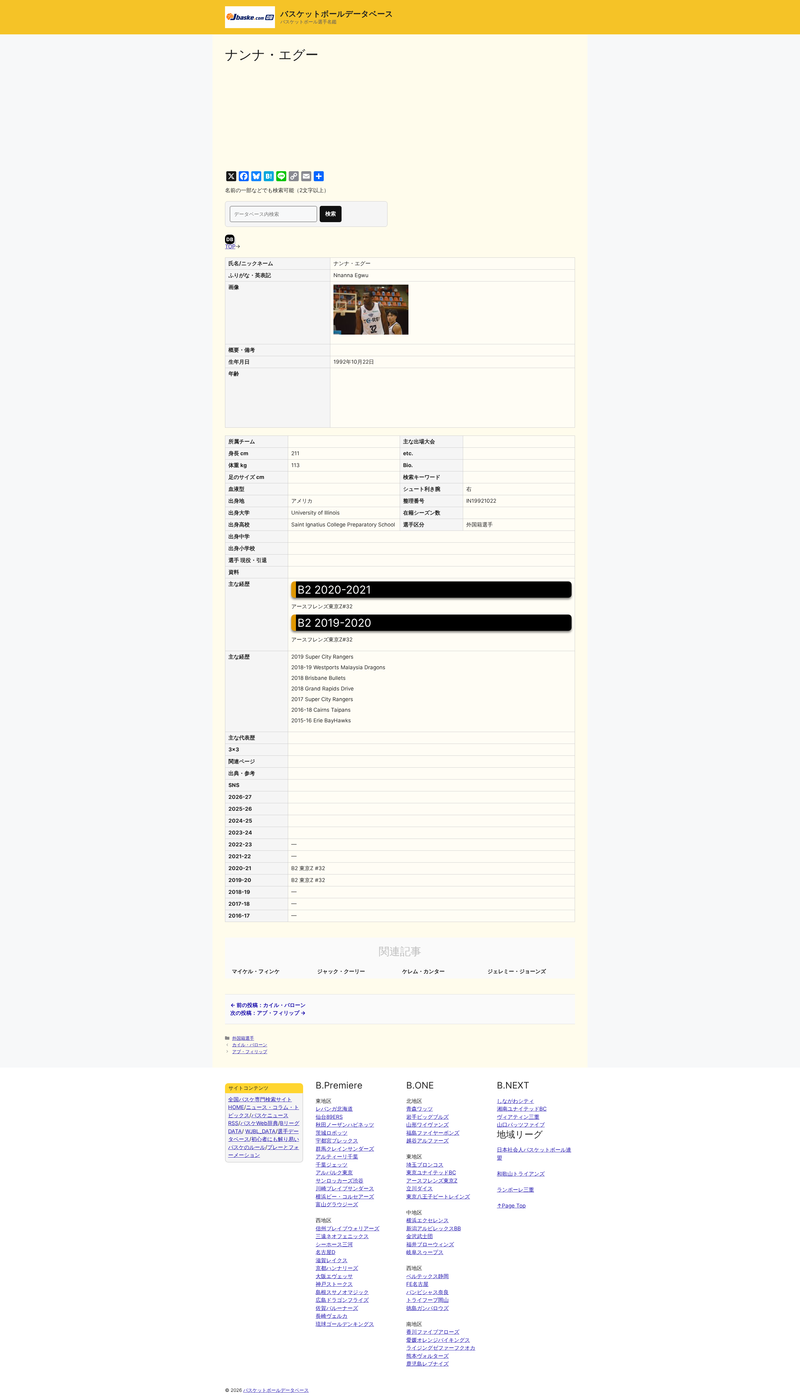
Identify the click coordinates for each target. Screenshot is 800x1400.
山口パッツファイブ (521, 1125)
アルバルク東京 (334, 1172)
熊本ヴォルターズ (427, 1356)
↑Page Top (511, 1206)
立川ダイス (419, 1188)
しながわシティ (515, 1101)
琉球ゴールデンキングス (345, 1324)
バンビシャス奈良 (427, 1292)
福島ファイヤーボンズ (432, 1133)
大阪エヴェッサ (334, 1276)
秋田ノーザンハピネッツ (345, 1125)
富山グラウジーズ (337, 1204)
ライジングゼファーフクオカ (440, 1348)
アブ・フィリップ (249, 1051)
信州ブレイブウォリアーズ (347, 1228)
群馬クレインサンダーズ (345, 1149)
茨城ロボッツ (332, 1133)
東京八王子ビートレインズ (438, 1196)
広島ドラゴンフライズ (342, 1300)
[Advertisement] (400, 117)
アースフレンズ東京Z (432, 1181)
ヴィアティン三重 (518, 1117)
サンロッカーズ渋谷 (339, 1181)
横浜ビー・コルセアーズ (345, 1196)
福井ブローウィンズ (430, 1244)
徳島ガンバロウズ (427, 1308)
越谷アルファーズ (427, 1141)
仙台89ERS (329, 1117)
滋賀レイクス (332, 1260)
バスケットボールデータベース (336, 13)
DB (229, 239)
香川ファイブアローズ (432, 1332)
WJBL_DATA (260, 1131)
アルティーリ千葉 (337, 1156)
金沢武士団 (419, 1236)
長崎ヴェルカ (332, 1316)
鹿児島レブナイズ (427, 1364)
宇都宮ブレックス (337, 1141)
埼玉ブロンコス (424, 1165)
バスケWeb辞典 (259, 1123)
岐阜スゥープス (424, 1252)
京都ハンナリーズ (337, 1268)
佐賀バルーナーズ (337, 1308)
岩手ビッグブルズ (427, 1117)
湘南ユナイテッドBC (522, 1109)
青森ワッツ (419, 1109)
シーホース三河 (334, 1244)
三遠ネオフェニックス (342, 1236)
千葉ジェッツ (332, 1165)
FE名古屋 (417, 1284)
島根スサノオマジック (342, 1292)
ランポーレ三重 (515, 1190)
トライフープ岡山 (427, 1300)
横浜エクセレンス (427, 1220)
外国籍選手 (243, 1038)
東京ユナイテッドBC (431, 1172)
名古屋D (325, 1252)
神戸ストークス (334, 1284)
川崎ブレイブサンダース (345, 1188)
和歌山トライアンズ (521, 1174)
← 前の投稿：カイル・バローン (268, 1005)
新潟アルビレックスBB (433, 1228)
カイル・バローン (249, 1044)
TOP (230, 246)
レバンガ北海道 (334, 1109)
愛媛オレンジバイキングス (438, 1340)
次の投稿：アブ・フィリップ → (268, 1013)
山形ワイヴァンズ (427, 1125)
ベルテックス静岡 (427, 1276)
